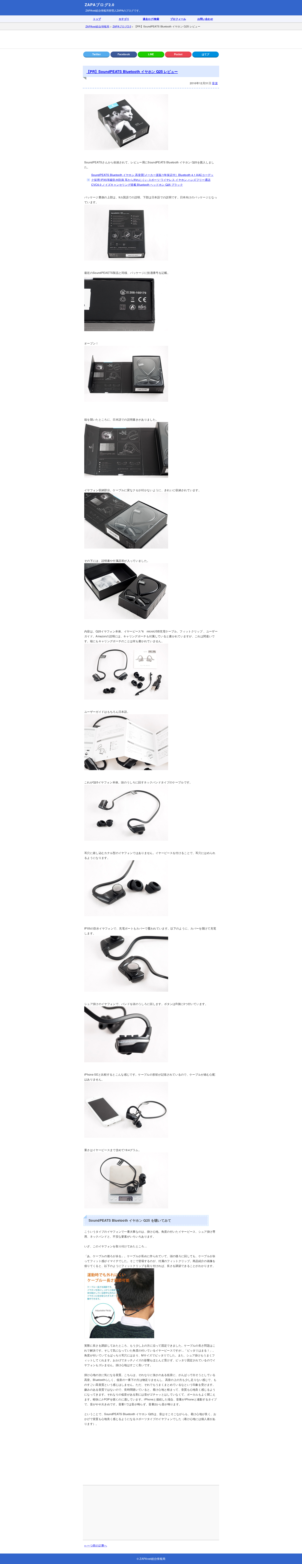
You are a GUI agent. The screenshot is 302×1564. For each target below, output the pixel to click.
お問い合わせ (205, 19)
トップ (97, 19)
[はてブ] (205, 54)
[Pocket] (178, 54)
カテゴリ (124, 19)
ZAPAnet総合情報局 (97, 10)
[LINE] (151, 54)
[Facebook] (123, 54)
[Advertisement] (151, 39)
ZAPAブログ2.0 (99, 4)
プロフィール (178, 19)
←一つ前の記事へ (95, 1545)
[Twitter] (96, 54)
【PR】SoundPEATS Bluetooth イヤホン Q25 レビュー (132, 71)
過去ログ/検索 (151, 19)
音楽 (215, 83)
